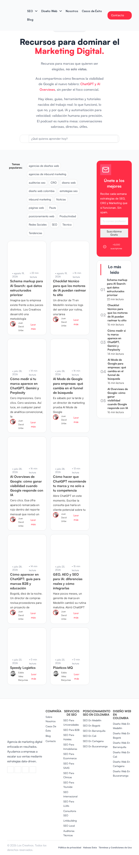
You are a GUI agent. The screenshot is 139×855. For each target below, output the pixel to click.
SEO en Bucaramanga (95, 746)
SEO (30, 11)
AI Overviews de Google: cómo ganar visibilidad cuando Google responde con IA (26, 486)
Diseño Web (49, 11)
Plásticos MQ (63, 668)
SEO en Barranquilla (94, 730)
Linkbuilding (70, 820)
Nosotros (72, 11)
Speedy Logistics (22, 668)
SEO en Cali (89, 735)
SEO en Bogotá (91, 725)
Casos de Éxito (92, 11)
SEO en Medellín (92, 720)
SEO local (69, 825)
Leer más (33, 326)
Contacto (117, 15)
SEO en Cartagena (93, 741)
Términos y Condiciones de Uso (115, 847)
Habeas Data (90, 847)
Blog (30, 19)
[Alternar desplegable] (36, 11)
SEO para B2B (71, 729)
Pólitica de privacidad (69, 847)
